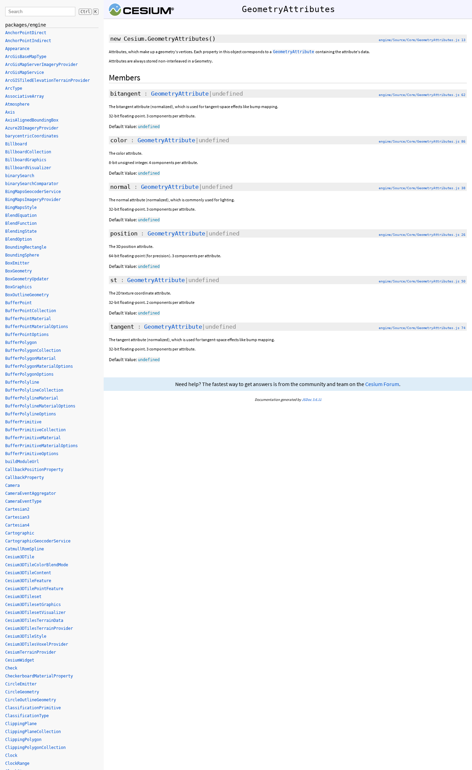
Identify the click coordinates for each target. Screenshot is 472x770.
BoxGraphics (18, 287)
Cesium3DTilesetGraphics (33, 604)
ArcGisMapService (24, 72)
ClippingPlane (21, 723)
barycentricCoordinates (31, 136)
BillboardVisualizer (28, 167)
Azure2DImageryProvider (31, 128)
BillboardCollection (28, 152)
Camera (12, 485)
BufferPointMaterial (28, 318)
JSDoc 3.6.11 (311, 399)
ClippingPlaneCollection (33, 731)
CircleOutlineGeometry (30, 699)
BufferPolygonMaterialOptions (39, 366)
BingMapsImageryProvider (33, 199)
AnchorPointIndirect (28, 40)
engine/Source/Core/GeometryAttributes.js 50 (422, 281)
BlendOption (18, 239)
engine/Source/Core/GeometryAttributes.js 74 (422, 328)
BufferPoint (18, 302)
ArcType (13, 88)
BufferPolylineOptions (30, 414)
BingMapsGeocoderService (33, 191)
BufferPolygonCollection (33, 350)
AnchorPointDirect (25, 32)
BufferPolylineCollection (34, 390)
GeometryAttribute (180, 93)
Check (11, 668)
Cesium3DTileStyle (25, 636)
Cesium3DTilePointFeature (34, 588)
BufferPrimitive (23, 422)
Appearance (17, 48)
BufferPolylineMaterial (31, 398)
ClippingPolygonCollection (35, 747)
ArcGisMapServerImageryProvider (41, 64)
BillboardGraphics (25, 159)
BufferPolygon (21, 342)
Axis (10, 112)
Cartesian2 (17, 509)
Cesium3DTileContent (28, 572)
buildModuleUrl (22, 461)
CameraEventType (23, 501)
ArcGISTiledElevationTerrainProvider (47, 80)
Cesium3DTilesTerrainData (34, 620)
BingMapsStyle (21, 207)
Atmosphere (17, 104)
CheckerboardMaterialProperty (39, 676)
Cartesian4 (17, 525)
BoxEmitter (17, 263)
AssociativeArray (24, 96)
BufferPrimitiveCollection (35, 429)
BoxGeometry (18, 271)
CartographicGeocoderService (37, 541)
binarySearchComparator (31, 183)
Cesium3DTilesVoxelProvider (36, 644)
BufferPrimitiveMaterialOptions (41, 445)
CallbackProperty (24, 477)
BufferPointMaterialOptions (36, 326)
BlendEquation (21, 215)
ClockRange (17, 763)
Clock (11, 755)
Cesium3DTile (19, 557)
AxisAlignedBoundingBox (31, 120)
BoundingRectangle (25, 247)
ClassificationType (27, 715)
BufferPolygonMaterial (30, 358)
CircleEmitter (21, 684)
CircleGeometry (22, 692)
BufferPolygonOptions (29, 374)
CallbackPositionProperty (34, 469)
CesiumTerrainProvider (30, 652)
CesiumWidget (19, 660)
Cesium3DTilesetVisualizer (35, 612)
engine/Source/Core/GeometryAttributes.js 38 (422, 188)
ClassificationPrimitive (33, 707)
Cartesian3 (17, 517)
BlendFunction (21, 223)
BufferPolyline (22, 382)
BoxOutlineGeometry (27, 294)
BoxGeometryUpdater (27, 279)
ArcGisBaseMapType (25, 56)
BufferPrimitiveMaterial (33, 437)
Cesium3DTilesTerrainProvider (39, 628)
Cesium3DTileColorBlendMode (36, 564)
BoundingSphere (22, 255)
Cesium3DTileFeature (28, 580)
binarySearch (19, 175)
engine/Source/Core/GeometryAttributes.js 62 (422, 95)
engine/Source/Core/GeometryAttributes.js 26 (422, 235)
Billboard (16, 144)
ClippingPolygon (23, 739)
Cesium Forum (382, 384)
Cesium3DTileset (23, 596)
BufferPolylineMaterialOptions (40, 406)
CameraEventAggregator (30, 493)
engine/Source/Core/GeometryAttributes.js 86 (422, 141)
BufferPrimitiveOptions (31, 453)
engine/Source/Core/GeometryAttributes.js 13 (422, 40)
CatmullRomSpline (24, 549)
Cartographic (19, 533)
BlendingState (21, 231)
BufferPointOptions (27, 334)
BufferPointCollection (30, 310)
